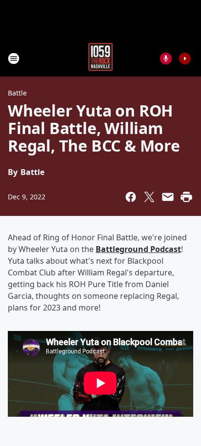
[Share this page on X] (149, 197)
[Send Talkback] (166, 58)
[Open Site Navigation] (14, 58)
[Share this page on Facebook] (131, 197)
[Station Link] (100, 58)
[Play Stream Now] (185, 58)
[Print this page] (186, 197)
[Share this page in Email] (168, 197)
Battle (17, 92)
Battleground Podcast (138, 249)
